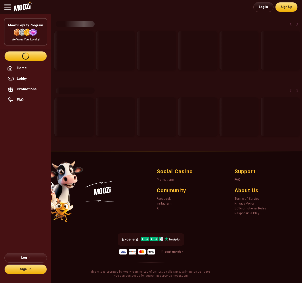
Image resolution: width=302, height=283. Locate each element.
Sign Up (286, 7)
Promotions (165, 179)
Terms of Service (247, 198)
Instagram (164, 203)
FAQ (238, 179)
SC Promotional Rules (250, 208)
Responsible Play (247, 213)
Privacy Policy (245, 203)
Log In (263, 7)
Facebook (164, 198)
